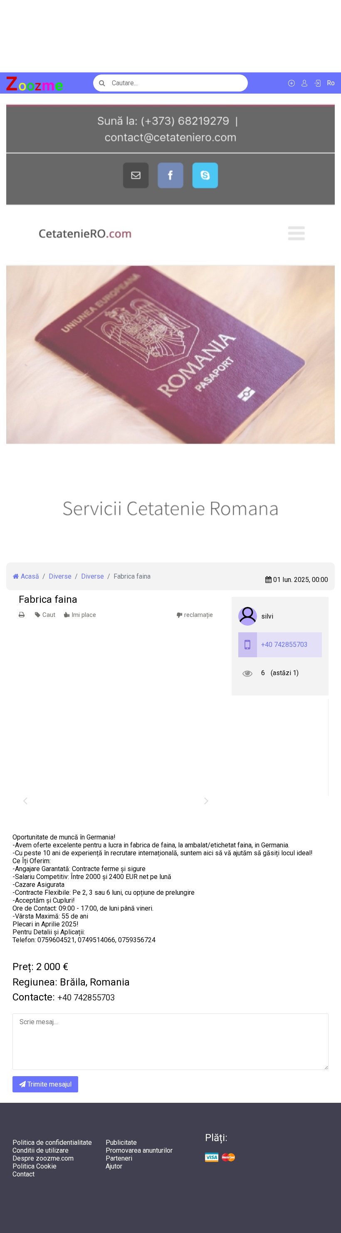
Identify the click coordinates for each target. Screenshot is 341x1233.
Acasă (29, 576)
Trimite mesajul (49, 1084)
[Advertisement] (170, 36)
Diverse (60, 576)
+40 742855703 (284, 645)
